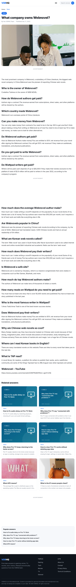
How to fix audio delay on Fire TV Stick (17, 411)
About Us (61, 562)
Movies (40, 568)
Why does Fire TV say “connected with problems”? (20, 535)
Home (3, 9)
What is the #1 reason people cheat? (54, 483)
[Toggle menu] (56, 3)
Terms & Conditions (64, 571)
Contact (60, 565)
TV (39, 571)
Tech (8, 9)
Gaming (40, 562)
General (40, 574)
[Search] (72, 2)
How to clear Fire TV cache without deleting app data (53, 448)
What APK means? (10, 483)
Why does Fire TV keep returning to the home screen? (21, 538)
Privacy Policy (62, 568)
